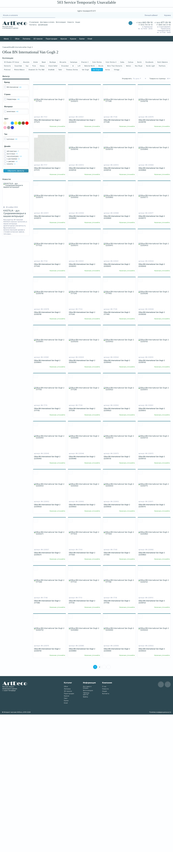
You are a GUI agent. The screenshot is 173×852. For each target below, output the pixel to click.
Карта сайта (166, 690)
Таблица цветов (86, 693)
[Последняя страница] (109, 667)
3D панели (37, 39)
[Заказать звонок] (130, 23)
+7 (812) (144, 22)
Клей (90, 39)
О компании (34, 22)
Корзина (167, 15)
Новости (70, 22)
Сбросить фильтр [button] (16, 171)
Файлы (85, 697)
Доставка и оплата (47, 22)
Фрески (63, 39)
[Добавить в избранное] (35, 87)
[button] (17, 731)
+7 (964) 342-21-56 (163, 25)
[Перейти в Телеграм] (121, 15)
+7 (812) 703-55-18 (145, 25)
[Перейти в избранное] (132, 15)
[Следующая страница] (104, 667)
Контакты (33, 25)
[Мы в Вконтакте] (168, 684)
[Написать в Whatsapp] (130, 28)
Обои (17, 39)
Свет (66, 698)
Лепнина (26, 39)
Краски (73, 39)
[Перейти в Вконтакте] (125, 15)
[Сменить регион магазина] (137, 15)
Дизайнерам (43, 25)
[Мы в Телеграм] (161, 684)
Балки (81, 39)
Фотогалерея (61, 22)
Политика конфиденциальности (160, 712)
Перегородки (51, 39)
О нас (104, 686)
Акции (77, 22)
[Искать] (54, 15)
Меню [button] (6, 39)
